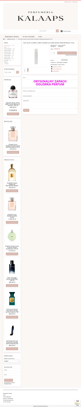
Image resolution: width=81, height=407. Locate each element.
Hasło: (5, 374)
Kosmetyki (6, 60)
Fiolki (5, 47)
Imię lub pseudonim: (27, 96)
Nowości (6, 62)
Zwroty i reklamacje (8, 398)
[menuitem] (12, 36)
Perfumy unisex (7, 52)
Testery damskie (7, 53)
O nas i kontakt (7, 402)
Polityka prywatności (8, 400)
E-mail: (5, 370)
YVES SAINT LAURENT (62, 62)
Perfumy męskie (7, 50)
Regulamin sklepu (7, 393)
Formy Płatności (7, 397)
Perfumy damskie (7, 48)
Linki (4, 395)
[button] (56, 66)
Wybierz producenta (9, 358)
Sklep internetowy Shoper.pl (40, 406)
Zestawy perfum (7, 58)
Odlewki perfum (7, 45)
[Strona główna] (40, 16)
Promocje (6, 63)
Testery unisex (7, 57)
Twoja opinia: (26, 100)
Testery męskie (7, 55)
